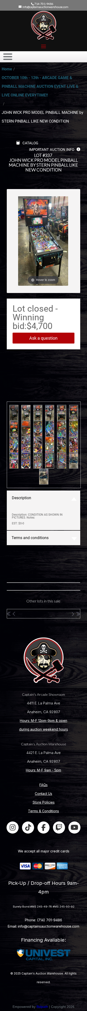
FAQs (43, 785)
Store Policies (44, 802)
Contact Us (43, 793)
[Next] (58, 237)
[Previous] (28, 237)
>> (78, 614)
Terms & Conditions (43, 811)
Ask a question (43, 338)
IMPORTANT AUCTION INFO (51, 149)
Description (21, 498)
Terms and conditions (30, 537)
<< (9, 614)
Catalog (30, 143)
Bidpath (42, 1007)
